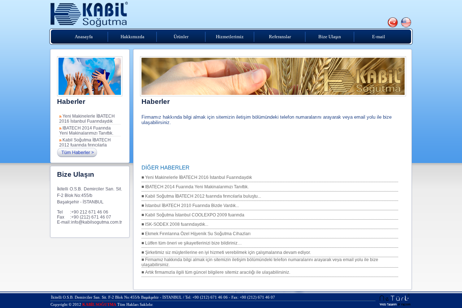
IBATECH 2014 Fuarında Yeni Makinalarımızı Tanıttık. (86, 129)
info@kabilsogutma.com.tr (96, 222)
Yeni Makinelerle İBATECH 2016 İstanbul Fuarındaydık (87, 118)
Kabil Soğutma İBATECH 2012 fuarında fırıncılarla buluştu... (85, 143)
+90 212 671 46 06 (89, 212)
